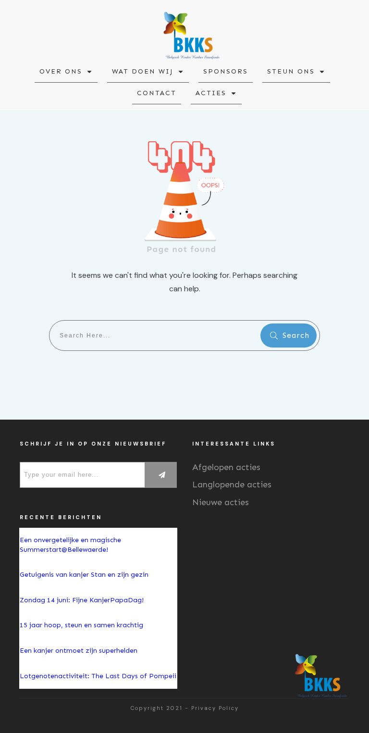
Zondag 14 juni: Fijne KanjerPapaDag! (83, 600)
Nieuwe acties (220, 502)
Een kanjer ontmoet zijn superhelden (78, 650)
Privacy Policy (215, 708)
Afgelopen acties (226, 467)
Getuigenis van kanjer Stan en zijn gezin (84, 575)
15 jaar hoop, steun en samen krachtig (81, 625)
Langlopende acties (231, 484)
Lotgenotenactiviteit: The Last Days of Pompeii (98, 676)
